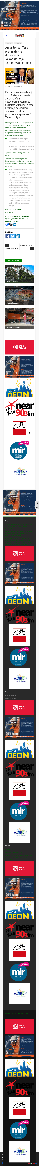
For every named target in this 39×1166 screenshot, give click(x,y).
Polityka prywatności (11, 695)
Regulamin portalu (10, 698)
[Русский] (36, 1163)
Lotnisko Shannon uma (13, 327)
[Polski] (34, 1163)
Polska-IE (17, 86)
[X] (10, 224)
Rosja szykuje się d (12, 303)
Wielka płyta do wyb (12, 281)
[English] (29, 1163)
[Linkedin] (14, 224)
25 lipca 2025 (10, 86)
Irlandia (18, 308)
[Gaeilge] (31, 1163)
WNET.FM (9, 43)
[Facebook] (7, 224)
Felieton (18, 286)
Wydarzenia (18, 43)
